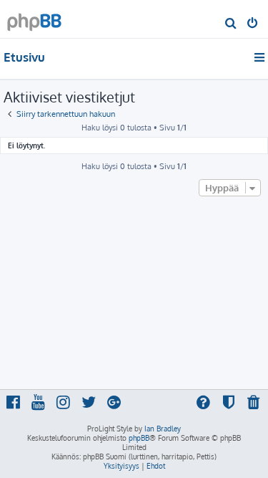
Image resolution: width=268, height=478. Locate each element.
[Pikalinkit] (260, 57)
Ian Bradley (162, 428)
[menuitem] (231, 24)
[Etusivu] (34, 18)
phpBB (139, 438)
